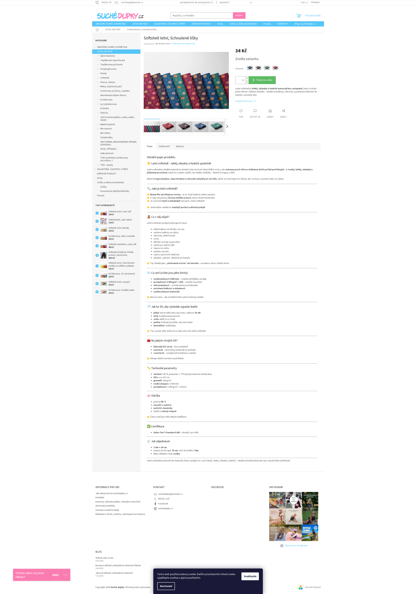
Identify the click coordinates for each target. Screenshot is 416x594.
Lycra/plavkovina (108, 104)
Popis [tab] (150, 146)
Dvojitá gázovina (108, 69)
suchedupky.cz (165, 508)
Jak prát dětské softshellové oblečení (114, 573)
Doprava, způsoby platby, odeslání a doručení (117, 501)
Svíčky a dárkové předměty (110, 182)
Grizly (100, 178)
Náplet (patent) (107, 124)
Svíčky (103, 187)
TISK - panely (106, 165)
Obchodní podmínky (105, 505)
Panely (103, 73)
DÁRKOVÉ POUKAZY (106, 173)
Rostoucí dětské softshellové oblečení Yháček (118, 565)
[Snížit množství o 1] (247, 82)
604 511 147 (164, 498)
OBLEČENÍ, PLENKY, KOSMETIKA (112, 47)
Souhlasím (250, 576)
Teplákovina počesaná (111, 64)
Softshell (104, 77)
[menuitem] (110, 23)
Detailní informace (244, 101)
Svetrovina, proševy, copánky (115, 91)
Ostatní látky (106, 137)
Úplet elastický (107, 56)
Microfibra (105, 133)
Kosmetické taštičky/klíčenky (114, 191)
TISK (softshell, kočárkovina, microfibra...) (114, 159)
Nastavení (166, 586)
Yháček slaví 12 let (104, 558)
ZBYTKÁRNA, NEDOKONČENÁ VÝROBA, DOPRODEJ (118, 143)
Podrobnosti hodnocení (183, 43)
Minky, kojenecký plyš (111, 86)
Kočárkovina (106, 99)
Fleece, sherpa (107, 82)
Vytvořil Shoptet (313, 587)
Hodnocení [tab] (164, 146)
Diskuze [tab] (180, 146)
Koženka (104, 108)
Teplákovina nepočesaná (112, 60)
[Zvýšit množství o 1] (247, 78)
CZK (303, 2)
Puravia (100, 195)
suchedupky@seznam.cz (170, 494)
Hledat (239, 15)
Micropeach (106, 128)
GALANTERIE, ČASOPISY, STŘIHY (112, 169)
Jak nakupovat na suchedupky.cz (196, 2)
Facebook (163, 503)
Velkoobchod (106, 153)
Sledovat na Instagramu (296, 545)
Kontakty (224, 2)
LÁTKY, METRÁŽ (104, 51)
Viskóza (104, 112)
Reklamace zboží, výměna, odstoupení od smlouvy (120, 514)
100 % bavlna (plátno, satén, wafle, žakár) (117, 119)
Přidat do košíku (264, 80)
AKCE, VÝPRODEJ (108, 149)
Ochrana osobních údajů (107, 510)
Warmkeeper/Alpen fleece (113, 95)
